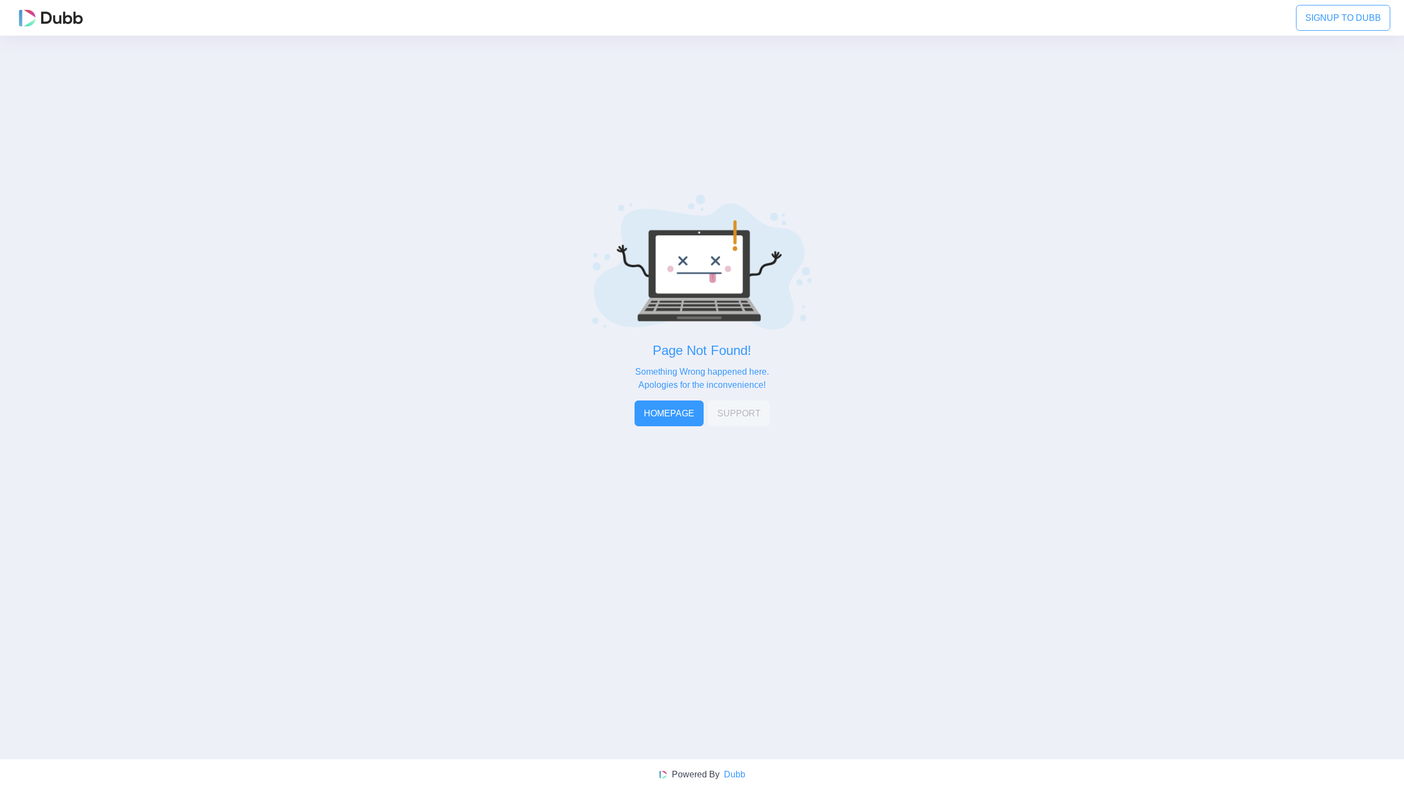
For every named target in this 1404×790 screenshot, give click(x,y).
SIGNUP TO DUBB (1343, 17)
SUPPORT (739, 413)
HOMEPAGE (669, 413)
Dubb (734, 774)
